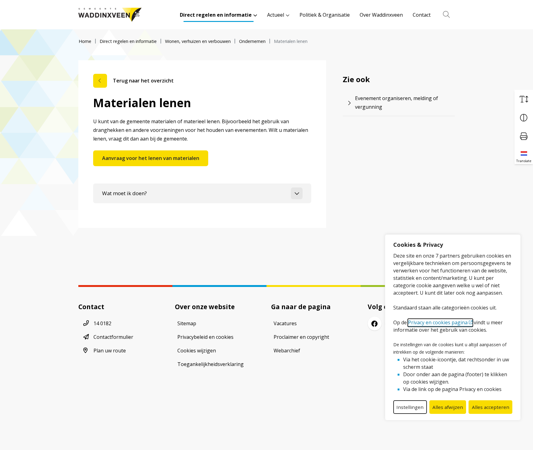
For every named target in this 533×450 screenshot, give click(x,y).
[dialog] (453, 327)
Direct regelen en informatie (216, 14)
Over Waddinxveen (381, 14)
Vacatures (285, 323)
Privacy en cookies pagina (438, 322)
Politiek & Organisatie (325, 14)
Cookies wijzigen (196, 350)
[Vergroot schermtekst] (523, 99)
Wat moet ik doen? (124, 193)
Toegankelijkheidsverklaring (210, 364)
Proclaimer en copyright (301, 337)
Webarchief (287, 350)
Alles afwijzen (447, 407)
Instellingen (410, 407)
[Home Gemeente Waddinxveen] (110, 15)
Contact (422, 14)
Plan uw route (109, 350)
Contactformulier (113, 337)
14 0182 (102, 323)
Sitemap (186, 323)
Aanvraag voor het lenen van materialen (150, 158)
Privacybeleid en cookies (205, 337)
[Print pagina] (523, 136)
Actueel (275, 14)
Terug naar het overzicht (143, 80)
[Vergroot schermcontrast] (523, 117)
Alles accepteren (490, 407)
